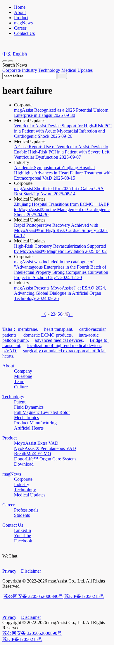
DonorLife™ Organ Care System (45, 458)
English (20, 53)
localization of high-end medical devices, (64, 345)
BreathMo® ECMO (32, 453)
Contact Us (24, 33)
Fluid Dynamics (29, 407)
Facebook (23, 540)
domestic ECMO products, (48, 335)
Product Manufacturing (35, 422)
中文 (7, 53)
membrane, (28, 329)
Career (20, 28)
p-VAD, (9, 350)
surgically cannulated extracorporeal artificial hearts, (54, 353)
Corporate (11, 70)
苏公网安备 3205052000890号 (33, 596)
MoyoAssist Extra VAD (36, 443)
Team (19, 381)
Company (23, 371)
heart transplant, (58, 329)
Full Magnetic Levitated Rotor (42, 412)
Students (22, 515)
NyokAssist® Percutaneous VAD (45, 448)
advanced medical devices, (59, 340)
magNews (23, 22)
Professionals (26, 510)
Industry (29, 70)
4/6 (65, 314)
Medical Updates (77, 70)
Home (19, 7)
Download (24, 464)
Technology (49, 70)
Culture (21, 386)
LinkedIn (22, 530)
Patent (19, 401)
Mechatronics (26, 417)
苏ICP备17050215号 (84, 596)
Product (21, 17)
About (20, 12)
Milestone (23, 376)
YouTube (22, 535)
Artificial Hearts (29, 428)
